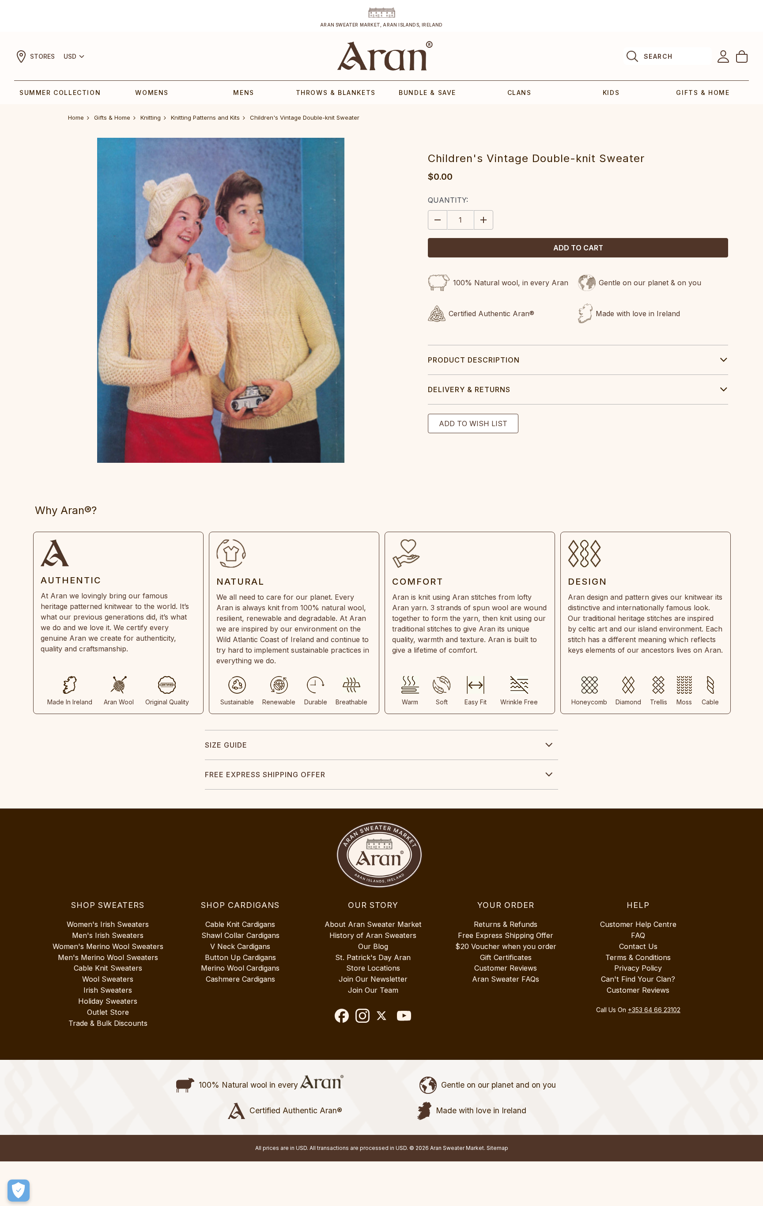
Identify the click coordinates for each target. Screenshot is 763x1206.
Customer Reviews (505, 968)
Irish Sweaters (107, 990)
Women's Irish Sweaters (108, 924)
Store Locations (373, 968)
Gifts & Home (702, 92)
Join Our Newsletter (373, 979)
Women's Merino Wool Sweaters (108, 946)
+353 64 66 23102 (654, 1009)
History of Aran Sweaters (372, 935)
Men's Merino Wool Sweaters (108, 957)
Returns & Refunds (505, 924)
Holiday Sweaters (107, 1001)
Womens (152, 92)
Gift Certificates (506, 957)
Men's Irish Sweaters (108, 935)
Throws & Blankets (336, 92)
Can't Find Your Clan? (638, 979)
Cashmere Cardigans (240, 979)
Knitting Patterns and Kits (205, 117)
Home (76, 117)
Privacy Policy (638, 968)
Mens (243, 92)
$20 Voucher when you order (505, 946)
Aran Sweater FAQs (505, 979)
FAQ (638, 935)
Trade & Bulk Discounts (107, 1023)
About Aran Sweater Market (373, 924)
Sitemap (497, 1148)
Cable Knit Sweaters (108, 968)
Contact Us (638, 946)
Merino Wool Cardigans (240, 968)
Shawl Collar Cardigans (240, 935)
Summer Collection (60, 92)
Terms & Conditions (638, 957)
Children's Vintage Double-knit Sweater (304, 117)
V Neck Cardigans (240, 946)
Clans (519, 92)
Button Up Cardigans (240, 957)
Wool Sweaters (107, 979)
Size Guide (226, 745)
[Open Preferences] (19, 1191)
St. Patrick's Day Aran (373, 957)
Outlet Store (108, 1012)
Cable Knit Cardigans (240, 924)
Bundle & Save (427, 92)
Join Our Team (373, 990)
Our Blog (373, 946)
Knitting (150, 117)
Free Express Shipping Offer (265, 774)
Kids (611, 92)
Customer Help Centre (638, 924)
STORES (42, 56)
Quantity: (448, 200)
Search (658, 56)
